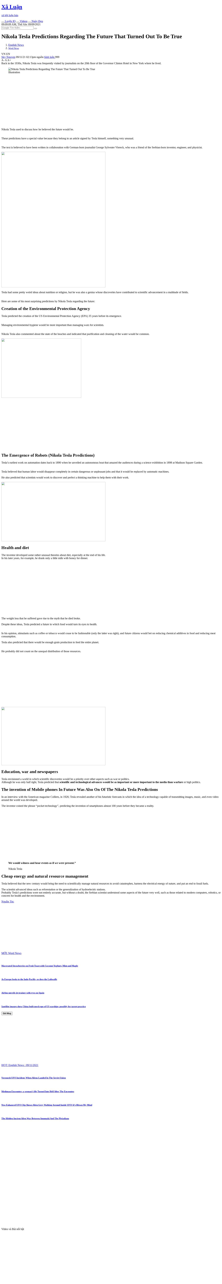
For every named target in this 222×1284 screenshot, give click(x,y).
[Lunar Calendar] (29, 22)
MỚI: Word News (11, 953)
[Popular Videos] (17, 22)
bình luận (49, 57)
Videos (23, 21)
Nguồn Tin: (7, 901)
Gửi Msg (7, 1013)
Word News (13, 48)
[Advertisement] (105, 101)
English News (16, 44)
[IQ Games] (2, 22)
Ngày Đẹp (37, 21)
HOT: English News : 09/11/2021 (19, 1065)
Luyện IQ (10, 21)
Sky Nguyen (8, 57)
